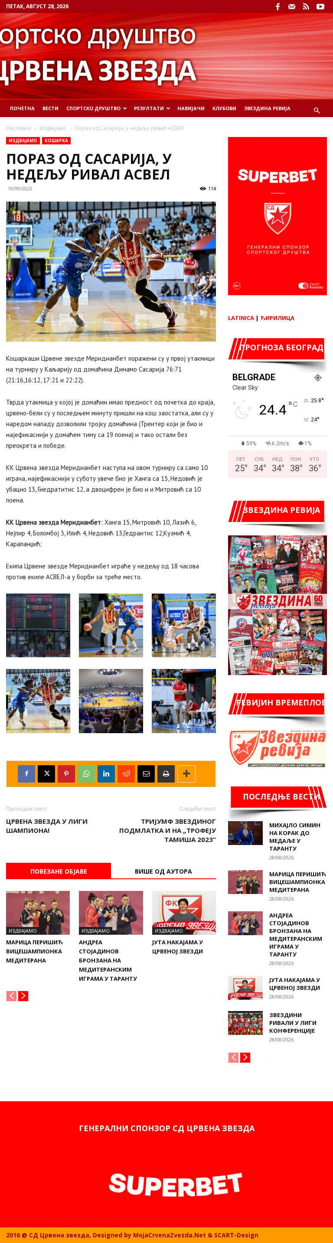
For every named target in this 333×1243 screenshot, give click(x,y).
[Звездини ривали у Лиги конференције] (245, 1023)
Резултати (149, 108)
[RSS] (306, 6)
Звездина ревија (267, 108)
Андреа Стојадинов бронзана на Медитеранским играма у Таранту (108, 960)
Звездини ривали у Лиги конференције (293, 1022)
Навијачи (191, 108)
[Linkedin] (106, 774)
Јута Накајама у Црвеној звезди (294, 984)
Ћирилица (277, 318)
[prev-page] (11, 996)
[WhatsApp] (86, 774)
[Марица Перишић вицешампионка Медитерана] (38, 913)
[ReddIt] (126, 774)
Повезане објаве (58, 871)
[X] (46, 774)
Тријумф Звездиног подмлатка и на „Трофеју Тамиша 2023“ (167, 830)
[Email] (146, 774)
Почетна (22, 108)
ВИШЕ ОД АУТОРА (163, 871)
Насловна (18, 128)
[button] (316, 111)
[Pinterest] (66, 774)
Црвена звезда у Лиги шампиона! (47, 826)
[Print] (166, 774)
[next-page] (23, 996)
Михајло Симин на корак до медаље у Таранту (294, 836)
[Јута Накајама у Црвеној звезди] (184, 913)
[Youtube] (320, 6)
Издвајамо (52, 128)
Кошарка (56, 140)
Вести (50, 108)
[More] (186, 774)
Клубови (224, 108)
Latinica (241, 318)
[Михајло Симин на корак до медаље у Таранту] (245, 833)
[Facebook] (277, 6)
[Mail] (291, 6)
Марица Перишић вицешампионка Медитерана (34, 951)
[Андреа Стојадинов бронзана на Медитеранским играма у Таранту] (111, 913)
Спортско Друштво (93, 108)
